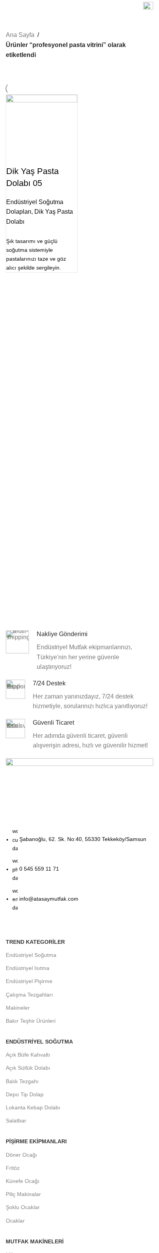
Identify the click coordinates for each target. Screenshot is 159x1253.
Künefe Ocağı (22, 1181)
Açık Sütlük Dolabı (28, 1068)
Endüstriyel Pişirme (29, 981)
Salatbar (16, 1120)
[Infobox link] (148, 8)
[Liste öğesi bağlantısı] (79, 873)
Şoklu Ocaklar (23, 1207)
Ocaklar (15, 1221)
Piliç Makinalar (23, 1194)
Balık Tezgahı (22, 1081)
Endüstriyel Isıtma (27, 968)
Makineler (18, 1008)
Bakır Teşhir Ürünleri (31, 1021)
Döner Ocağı (21, 1155)
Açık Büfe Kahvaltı (28, 1055)
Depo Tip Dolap (25, 1094)
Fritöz (13, 1168)
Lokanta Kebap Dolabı (33, 1107)
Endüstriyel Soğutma (31, 955)
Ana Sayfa (20, 35)
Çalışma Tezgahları (29, 995)
